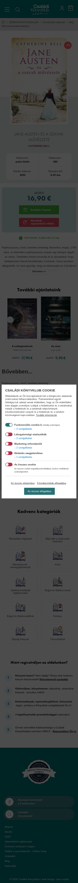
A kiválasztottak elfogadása (51, 483)
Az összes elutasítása (22, 483)
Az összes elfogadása (39, 491)
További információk (46, 415)
